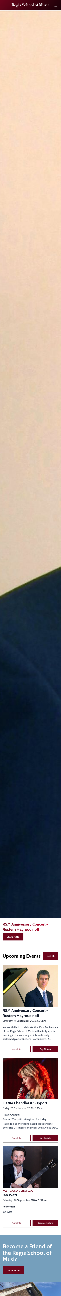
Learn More (13, 936)
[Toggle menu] (55, 5)
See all (50, 955)
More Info (16, 1049)
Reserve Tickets (45, 1222)
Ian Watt (10, 1195)
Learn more (13, 1270)
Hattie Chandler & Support (25, 1103)
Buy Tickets (45, 1049)
